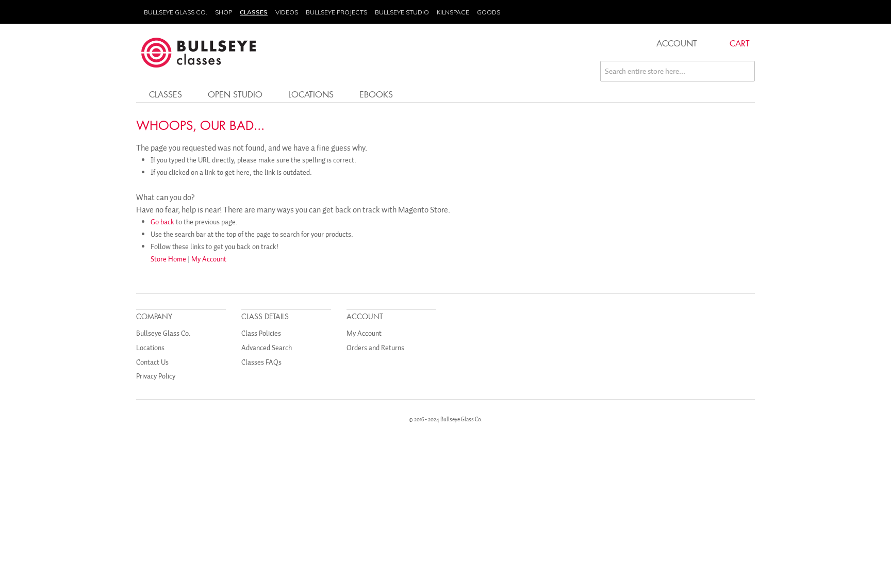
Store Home (168, 259)
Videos (286, 12)
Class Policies (261, 333)
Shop (223, 12)
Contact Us (152, 362)
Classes (254, 12)
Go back (162, 222)
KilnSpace (453, 12)
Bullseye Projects (336, 12)
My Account (208, 259)
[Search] (744, 71)
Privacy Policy (155, 376)
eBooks (376, 94)
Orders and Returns (375, 347)
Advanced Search (266, 347)
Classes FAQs (261, 362)
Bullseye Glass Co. (175, 12)
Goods (488, 12)
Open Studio (235, 94)
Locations (311, 94)
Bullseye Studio (402, 12)
